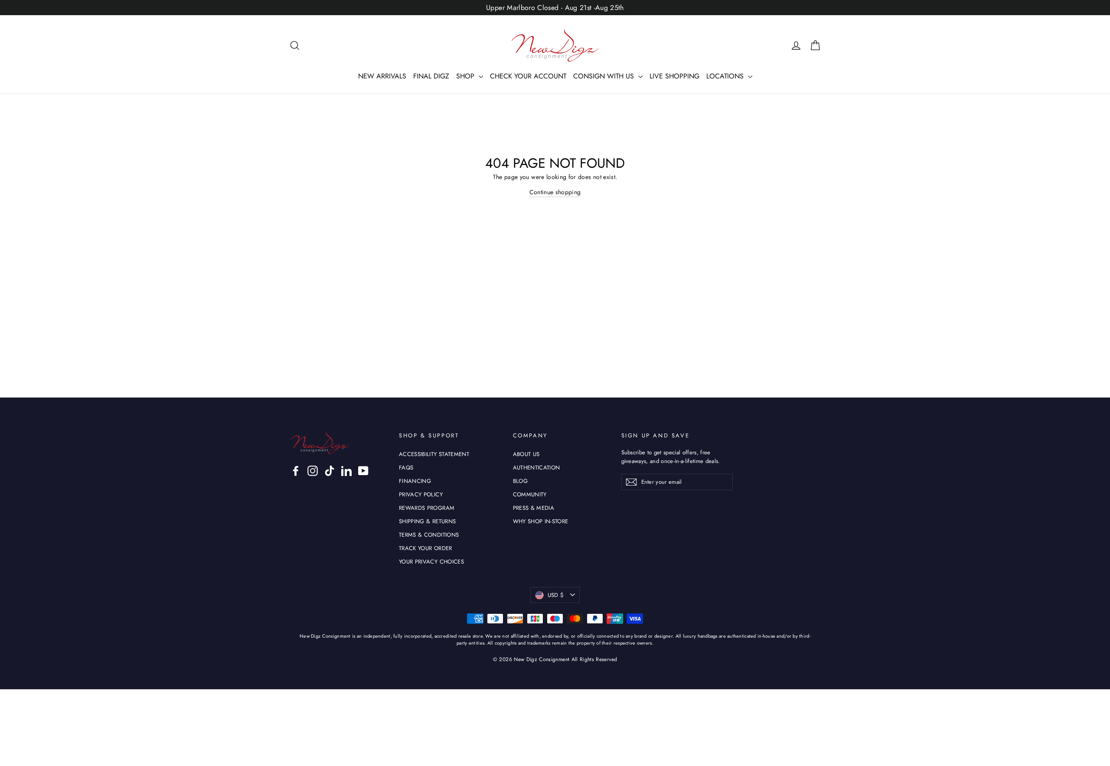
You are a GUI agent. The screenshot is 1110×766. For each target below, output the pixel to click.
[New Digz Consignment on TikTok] (329, 471)
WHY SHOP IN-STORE (540, 521)
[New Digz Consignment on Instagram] (312, 471)
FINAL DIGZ (431, 76)
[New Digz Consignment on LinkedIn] (346, 471)
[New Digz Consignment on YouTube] (363, 471)
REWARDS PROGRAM (426, 508)
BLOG (520, 481)
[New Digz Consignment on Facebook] (296, 471)
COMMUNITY (530, 494)
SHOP (466, 76)
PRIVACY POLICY (421, 494)
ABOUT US (526, 454)
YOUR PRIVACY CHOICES (431, 561)
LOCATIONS (726, 76)
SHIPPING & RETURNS (427, 521)
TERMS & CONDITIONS (429, 535)
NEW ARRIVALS (382, 76)
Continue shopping (555, 192)
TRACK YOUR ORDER (425, 548)
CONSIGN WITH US (604, 76)
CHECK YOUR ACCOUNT (528, 76)
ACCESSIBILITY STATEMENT (434, 454)
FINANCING (415, 481)
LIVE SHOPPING (674, 76)
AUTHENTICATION (536, 467)
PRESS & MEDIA (534, 508)
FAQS (406, 467)
